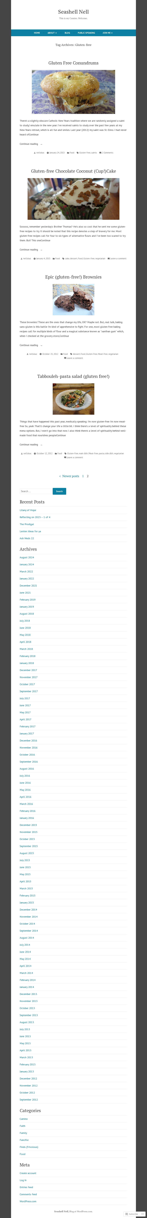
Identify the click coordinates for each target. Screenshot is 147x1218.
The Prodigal (27, 524)
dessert (73, 258)
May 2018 (25, 634)
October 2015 (27, 839)
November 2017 (28, 677)
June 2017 (25, 705)
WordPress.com (28, 1201)
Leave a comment (118, 259)
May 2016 (25, 789)
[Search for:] (36, 491)
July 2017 (25, 698)
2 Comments (107, 153)
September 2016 (29, 761)
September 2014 (29, 930)
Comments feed (28, 1194)
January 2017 (27, 733)
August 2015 (27, 853)
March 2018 (26, 649)
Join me (107, 32)
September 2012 (29, 1099)
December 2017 (28, 670)
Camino (24, 1118)
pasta (101, 453)
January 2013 (27, 1071)
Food (72, 152)
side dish (109, 453)
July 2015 (25, 860)
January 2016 (27, 818)
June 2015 (25, 867)
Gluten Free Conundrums (73, 63)
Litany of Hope (28, 510)
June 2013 (25, 1036)
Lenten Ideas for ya (30, 531)
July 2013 (25, 1029)
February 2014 (27, 980)
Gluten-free (84, 152)
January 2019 (27, 606)
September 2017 (29, 691)
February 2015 (27, 895)
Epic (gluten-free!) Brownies (73, 277)
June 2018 (25, 627)
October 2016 (27, 754)
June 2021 (25, 592)
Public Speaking (86, 32)
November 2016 (28, 747)
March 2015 (26, 888)
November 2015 (28, 832)
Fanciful (24, 1140)
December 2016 (28, 740)
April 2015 (25, 881)
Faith (22, 1126)
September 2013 (29, 1015)
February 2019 (27, 599)
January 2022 (27, 578)
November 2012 (28, 1085)
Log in (23, 1180)
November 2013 (28, 1001)
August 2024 (27, 557)
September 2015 (29, 846)
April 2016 (25, 796)
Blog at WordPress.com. (81, 1211)
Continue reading (29, 144)
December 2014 (28, 909)
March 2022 (26, 571)
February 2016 (27, 811)
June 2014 (25, 951)
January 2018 (27, 663)
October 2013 (27, 1008)
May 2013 (25, 1043)
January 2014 (27, 987)
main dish (83, 453)
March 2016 (26, 803)
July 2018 (25, 620)
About (51, 32)
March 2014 (26, 973)
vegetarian (100, 258)
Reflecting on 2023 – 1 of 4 (35, 517)
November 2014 (28, 916)
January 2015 (27, 902)
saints (94, 152)
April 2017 (25, 719)
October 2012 (27, 1092)
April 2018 (25, 641)
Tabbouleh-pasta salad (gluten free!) (73, 376)
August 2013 (27, 1022)
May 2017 (25, 712)
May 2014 (25, 958)
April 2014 (25, 966)
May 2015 (25, 874)
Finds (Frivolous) (29, 1147)
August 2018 (27, 613)
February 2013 (27, 1064)
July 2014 (25, 944)
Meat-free (103, 354)
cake (67, 258)
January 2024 (27, 564)
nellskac (40, 152)
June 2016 (25, 782)
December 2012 (28, 1078)
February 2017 (27, 726)
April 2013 (25, 1050)
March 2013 (26, 1057)
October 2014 (27, 923)
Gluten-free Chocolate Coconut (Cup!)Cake (73, 171)
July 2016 (25, 775)
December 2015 (28, 825)
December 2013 (28, 994)
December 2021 (28, 585)
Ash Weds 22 (27, 538)
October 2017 (27, 684)
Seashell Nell (73, 11)
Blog (67, 32)
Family (23, 1133)
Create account (28, 1173)
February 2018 (27, 656)
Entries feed (26, 1187)
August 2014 (27, 937)
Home (37, 32)
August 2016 (27, 768)
